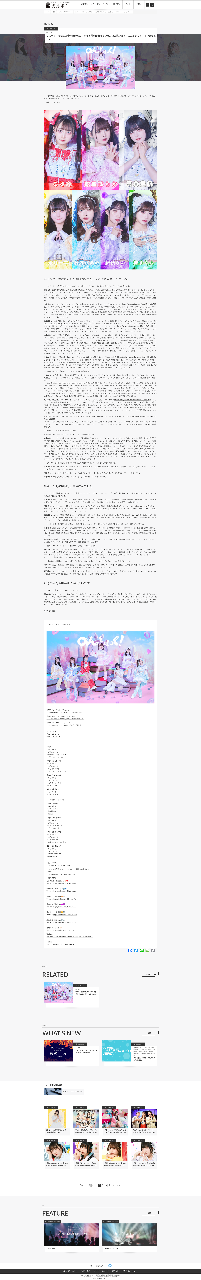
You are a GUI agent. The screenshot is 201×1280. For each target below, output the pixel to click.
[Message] (147, 950)
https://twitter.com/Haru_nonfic (64, 883)
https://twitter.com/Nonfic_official (59, 865)
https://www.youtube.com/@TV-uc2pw (61, 874)
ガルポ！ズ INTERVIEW (65, 12)
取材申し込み (85, 1271)
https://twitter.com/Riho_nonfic (64, 899)
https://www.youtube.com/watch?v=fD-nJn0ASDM (80, 383)
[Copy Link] (153, 950)
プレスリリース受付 (70, 1271)
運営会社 (115, 1271)
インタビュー (117, 5)
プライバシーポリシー (130, 1271)
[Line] (142, 950)
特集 (139, 5)
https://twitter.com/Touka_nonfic (65, 915)
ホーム (47, 12)
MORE (148, 974)
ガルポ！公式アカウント (98, 1266)
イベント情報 (95, 5)
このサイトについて (101, 1271)
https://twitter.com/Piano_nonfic (64, 891)
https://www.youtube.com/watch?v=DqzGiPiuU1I (131, 400)
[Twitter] (136, 950)
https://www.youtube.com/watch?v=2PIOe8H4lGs (135, 326)
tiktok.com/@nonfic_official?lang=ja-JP (60, 944)
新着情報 (84, 5)
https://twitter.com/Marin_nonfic (65, 922)
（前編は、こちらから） (53, 102)
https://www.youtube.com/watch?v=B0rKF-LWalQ (111, 451)
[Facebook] (130, 950)
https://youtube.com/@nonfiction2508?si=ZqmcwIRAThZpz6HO (70, 937)
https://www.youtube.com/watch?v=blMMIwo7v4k (65, 712)
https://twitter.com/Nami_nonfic (64, 907)
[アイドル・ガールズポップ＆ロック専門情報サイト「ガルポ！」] (56, 6)
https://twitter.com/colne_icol (63, 930)
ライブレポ (106, 5)
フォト (128, 5)
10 (113, 1185)
